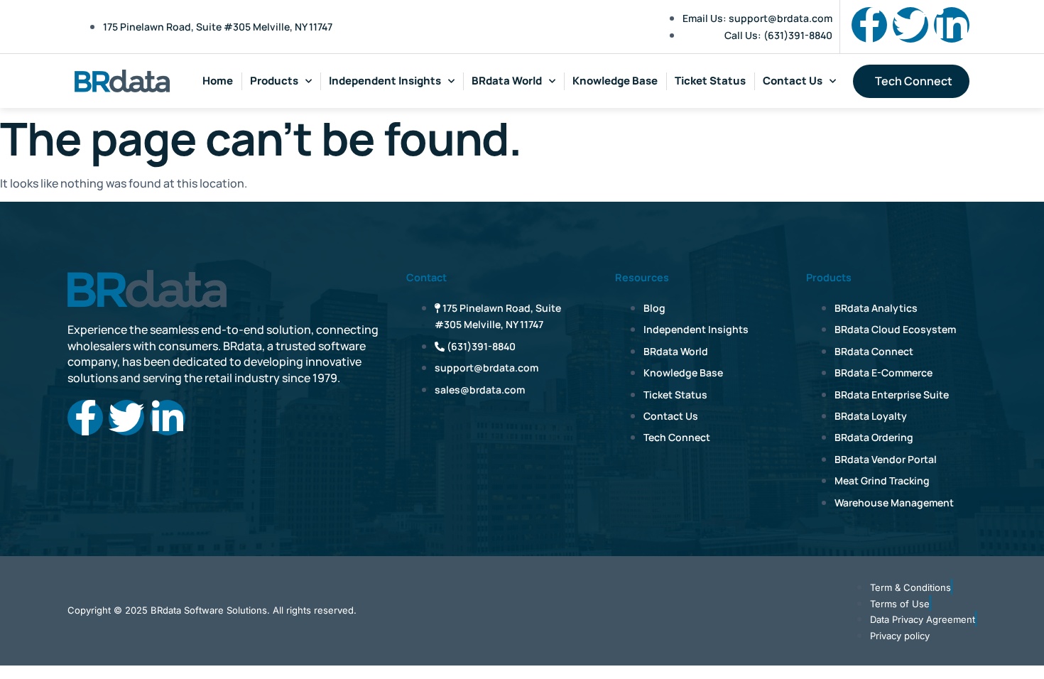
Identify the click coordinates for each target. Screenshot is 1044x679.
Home (217, 80)
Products (274, 80)
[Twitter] (910, 25)
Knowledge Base (615, 80)
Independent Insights (385, 80)
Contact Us (792, 80)
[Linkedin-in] (951, 25)
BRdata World (507, 80)
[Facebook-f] (869, 25)
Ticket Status (710, 80)
